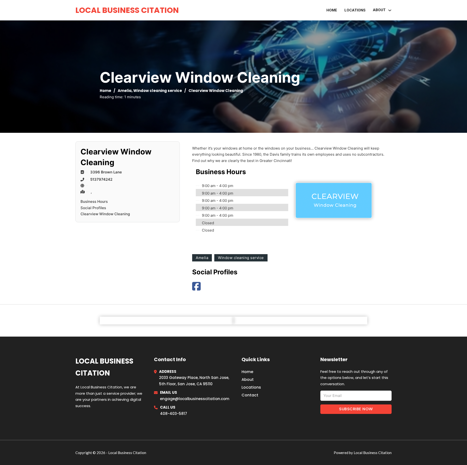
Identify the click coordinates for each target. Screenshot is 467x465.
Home (331, 10)
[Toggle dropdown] (390, 10)
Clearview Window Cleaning (105, 214)
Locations (355, 10)
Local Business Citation (127, 10)
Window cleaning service (157, 90)
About (248, 379)
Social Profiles (93, 208)
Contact (250, 395)
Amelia (125, 90)
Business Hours (94, 201)
